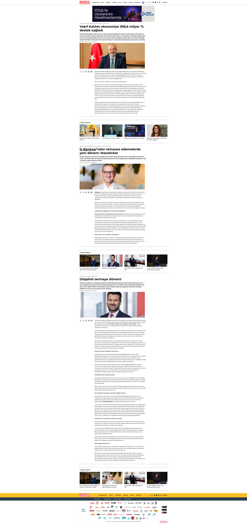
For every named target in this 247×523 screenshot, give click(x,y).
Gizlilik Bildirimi (107, 499)
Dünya (119, 2)
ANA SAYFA (82, 23)
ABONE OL (164, 2)
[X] (150, 2)
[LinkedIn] (157, 2)
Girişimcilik (108, 2)
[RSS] (159, 2)
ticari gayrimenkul (107, 401)
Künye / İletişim (117, 499)
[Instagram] (152, 2)
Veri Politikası (97, 499)
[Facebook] (148, 2)
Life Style (125, 2)
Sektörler (114, 2)
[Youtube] (155, 2)
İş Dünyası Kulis (95, 2)
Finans (102, 2)
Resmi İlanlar (137, 2)
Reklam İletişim (127, 499)
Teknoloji (131, 2)
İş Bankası (88, 149)
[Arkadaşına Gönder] (89, 72)
